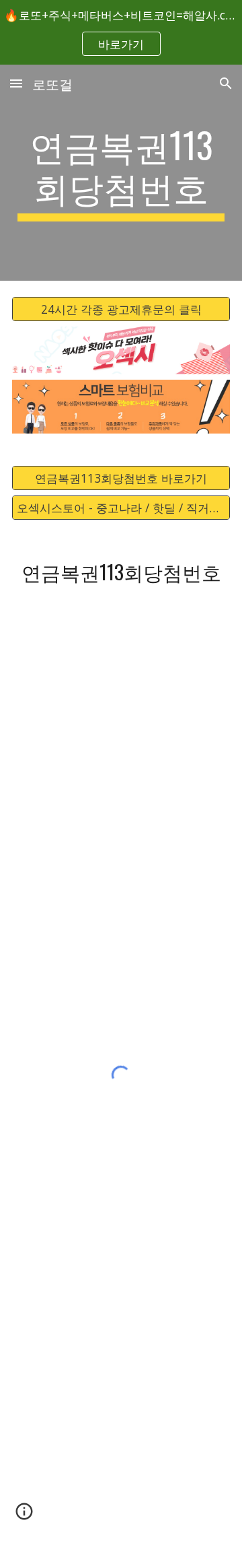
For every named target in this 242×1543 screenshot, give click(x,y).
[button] (16, 83)
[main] (121, 172)
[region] (121, 32)
